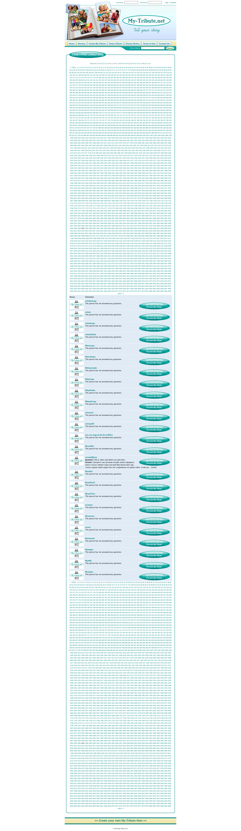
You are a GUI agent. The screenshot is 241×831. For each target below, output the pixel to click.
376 (161, 90)
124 (141, 72)
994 (126, 135)
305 (158, 85)
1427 (109, 175)
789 (141, 120)
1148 (82, 150)
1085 (158, 143)
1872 (158, 216)
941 (73, 133)
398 (123, 93)
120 (129, 72)
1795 (71, 211)
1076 (124, 143)
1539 (124, 185)
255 (114, 82)
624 (170, 108)
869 (170, 125)
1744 (83, 206)
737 (91, 118)
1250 (154, 158)
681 (132, 113)
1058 (158, 140)
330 (129, 87)
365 (129, 90)
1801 (94, 211)
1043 (101, 140)
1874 (165, 216)
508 (138, 100)
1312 (83, 165)
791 (147, 120)
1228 (71, 158)
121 (132, 72)
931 (147, 130)
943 (79, 133)
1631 (165, 193)
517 (164, 100)
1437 (147, 175)
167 (164, 75)
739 (97, 118)
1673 (120, 198)
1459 (128, 178)
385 (85, 93)
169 (170, 75)
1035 (71, 140)
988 (108, 135)
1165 (144, 150)
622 (164, 108)
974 (170, 133)
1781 (120, 208)
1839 (135, 213)
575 (129, 105)
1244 (131, 158)
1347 (113, 168)
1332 (158, 165)
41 (154, 67)
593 (79, 108)
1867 (139, 216)
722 (150, 115)
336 (147, 87)
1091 (79, 145)
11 (91, 67)
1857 (101, 216)
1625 (143, 193)
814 (111, 123)
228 (138, 80)
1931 (75, 223)
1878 (79, 218)
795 (158, 120)
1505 (98, 183)
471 (132, 98)
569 (111, 105)
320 (100, 87)
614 (141, 108)
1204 (83, 155)
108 (96, 72)
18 (105, 67)
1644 (113, 196)
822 (135, 123)
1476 (90, 180)
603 (109, 108)
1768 (71, 208)
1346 (109, 168)
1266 (113, 160)
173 (79, 77)
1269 (124, 160)
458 (94, 98)
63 (97, 70)
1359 (158, 168)
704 (97, 115)
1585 (94, 190)
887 (120, 128)
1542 (135, 185)
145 (100, 75)
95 (164, 70)
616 (147, 108)
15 (99, 67)
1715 (75, 203)
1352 (131, 168)
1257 (79, 160)
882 (106, 128)
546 (147, 103)
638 (109, 110)
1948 (139, 223)
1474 (83, 180)
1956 (169, 223)
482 (164, 98)
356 (103, 90)
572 (120, 105)
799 (170, 120)
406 (147, 93)
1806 (113, 211)
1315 (94, 165)
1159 (122, 150)
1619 (120, 193)
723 (152, 115)
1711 (162, 201)
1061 (169, 140)
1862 (120, 216)
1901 (165, 218)
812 (106, 123)
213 (94, 80)
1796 (75, 211)
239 (170, 80)
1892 (131, 218)
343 (167, 87)
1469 (165, 178)
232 (150, 80)
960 (129, 133)
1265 (109, 160)
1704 (135, 201)
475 (144, 98)
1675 (128, 198)
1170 (162, 150)
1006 (166, 135)
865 (158, 125)
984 (96, 135)
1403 (120, 173)
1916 (120, 221)
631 (88, 110)
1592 (120, 190)
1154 (104, 150)
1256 (75, 160)
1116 (169, 145)
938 (167, 130)
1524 (169, 183)
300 (144, 85)
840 (85, 125)
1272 (135, 160)
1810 (128, 211)
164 (155, 75)
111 (104, 72)
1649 (131, 196)
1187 (122, 153)
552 (164, 103)
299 (141, 85)
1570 (139, 188)
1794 (169, 208)
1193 (144, 153)
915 (100, 130)
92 (158, 70)
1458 (124, 178)
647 (135, 110)
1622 (131, 193)
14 (97, 67)
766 (73, 120)
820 (129, 123)
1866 (135, 216)
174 (82, 77)
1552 (71, 188)
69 (110, 70)
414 (170, 93)
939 (170, 130)
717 (135, 115)
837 (76, 125)
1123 (93, 148)
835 (70, 125)
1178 (89, 153)
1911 (101, 221)
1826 (86, 213)
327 (120, 87)
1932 (79, 223)
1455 (113, 178)
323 (109, 87)
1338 (79, 168)
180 (100, 77)
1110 (148, 145)
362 (120, 90)
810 (100, 123)
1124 (96, 148)
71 (114, 70)
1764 (158, 206)
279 (82, 85)
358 (109, 90)
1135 (136, 148)
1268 (120, 160)
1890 (124, 218)
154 (126, 75)
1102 (120, 145)
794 (155, 120)
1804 (105, 211)
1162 (133, 150)
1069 (98, 143)
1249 (150, 158)
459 (97, 98)
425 (100, 95)
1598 (143, 190)
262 (135, 82)
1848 (169, 213)
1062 (71, 143)
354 (97, 90)
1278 (158, 160)
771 (88, 120)
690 (158, 113)
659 (170, 110)
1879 (83, 218)
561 (88, 105)
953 (109, 133)
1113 (159, 145)
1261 (94, 160)
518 (167, 100)
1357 (150, 168)
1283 (75, 163)
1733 (143, 203)
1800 (90, 211)
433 (123, 95)
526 (88, 103)
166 (161, 75)
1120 (82, 148)
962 (135, 133)
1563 (113, 188)
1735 (150, 203)
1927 (162, 221)
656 (161, 110)
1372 (105, 170)
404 (141, 93)
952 (106, 133)
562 (91, 105)
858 (138, 125)
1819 (162, 211)
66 (104, 70)
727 (164, 115)
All (91, 63)
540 (129, 103)
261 (132, 82)
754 (141, 118)
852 (120, 125)
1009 (75, 138)
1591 (116, 190)
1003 (155, 135)
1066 (86, 143)
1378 (128, 170)
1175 (78, 153)
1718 (86, 203)
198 (152, 77)
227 (135, 80)
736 (88, 118)
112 (107, 72)
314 (82, 87)
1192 (140, 153)
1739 (165, 203)
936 (161, 130)
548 (152, 103)
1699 (117, 201)
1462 (139, 178)
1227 (169, 155)
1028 (147, 138)
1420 (83, 175)
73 (118, 70)
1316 (98, 165)
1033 (165, 138)
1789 (150, 208)
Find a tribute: (135, 48)
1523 (165, 183)
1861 (116, 216)
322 (106, 87)
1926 (158, 221)
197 (150, 77)
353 (94, 90)
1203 (79, 155)
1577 (165, 188)
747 (120, 118)
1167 (151, 150)
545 (144, 103)
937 (164, 130)
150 (114, 75)
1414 (162, 173)
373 (152, 90)
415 (70, 95)
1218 (135, 155)
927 (135, 130)
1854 (90, 216)
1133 (129, 148)
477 (150, 98)
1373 (109, 170)
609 (126, 108)
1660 (71, 198)
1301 (143, 163)
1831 (105, 213)
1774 (94, 208)
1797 (79, 211)
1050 (128, 140)
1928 (165, 221)
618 (152, 108)
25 (120, 67)
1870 (150, 216)
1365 (79, 170)
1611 (90, 193)
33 (137, 67)
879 (97, 128)
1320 (113, 165)
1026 (139, 138)
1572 (147, 188)
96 (166, 70)
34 (139, 67)
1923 (147, 221)
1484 (120, 180)
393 (109, 93)
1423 (94, 175)
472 (135, 98)
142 (91, 75)
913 (94, 130)
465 (114, 98)
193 (138, 77)
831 (161, 123)
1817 (154, 211)
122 (135, 72)
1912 (105, 221)
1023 (128, 138)
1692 (90, 201)
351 (88, 90)
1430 (120, 175)
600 (100, 108)
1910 (98, 221)
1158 (118, 150)
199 (155, 77)
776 (103, 120)
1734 (147, 203)
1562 (109, 188)
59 (89, 70)
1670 (109, 198)
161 (147, 75)
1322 (120, 165)
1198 (162, 153)
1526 (75, 185)
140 (85, 75)
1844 (154, 213)
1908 (90, 221)
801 (74, 123)
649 (141, 110)
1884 (101, 218)
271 (161, 82)
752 (135, 118)
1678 (139, 198)
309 (170, 85)
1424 (98, 175)
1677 (135, 198)
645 (129, 110)
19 (108, 67)
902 (164, 128)
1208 (98, 155)
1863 (124, 216)
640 (114, 110)
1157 (115, 150)
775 (100, 120)
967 (150, 133)
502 (120, 100)
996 (132, 135)
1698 (113, 201)
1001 (147, 135)
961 (132, 133)
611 (132, 108)
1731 (135, 203)
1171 (166, 150)
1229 (75, 158)
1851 (79, 216)
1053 (139, 140)
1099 (109, 145)
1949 (143, 223)
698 (79, 115)
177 (91, 77)
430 (114, 95)
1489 (139, 180)
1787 (143, 208)
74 (120, 70)
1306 (162, 163)
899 (155, 128)
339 (155, 87)
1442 (165, 175)
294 (126, 85)
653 (152, 110)
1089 (71, 145)
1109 (145, 145)
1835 (120, 213)
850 (114, 125)
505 (129, 100)
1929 (169, 221)
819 (126, 123)
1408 (139, 173)
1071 (105, 143)
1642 (105, 196)
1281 (169, 160)
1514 (131, 183)
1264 (105, 160)
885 (114, 128)
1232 (86, 158)
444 (155, 95)
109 (99, 72)
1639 (94, 196)
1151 (93, 150)
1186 (118, 153)
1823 (75, 213)
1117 (71, 148)
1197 (158, 153)
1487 (131, 180)
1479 (101, 180)
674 (111, 113)
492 (91, 100)
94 (162, 70)
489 (82, 100)
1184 (111, 153)
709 (112, 115)
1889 (120, 218)
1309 (71, 165)
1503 (90, 183)
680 (129, 113)
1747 (94, 206)
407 (150, 93)
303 (152, 85)
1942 (116, 223)
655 (158, 110)
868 (167, 125)
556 (73, 105)
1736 (154, 203)
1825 (83, 213)
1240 (116, 158)
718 (138, 115)
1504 (94, 183)
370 (144, 90)
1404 (124, 173)
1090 (75, 145)
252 (106, 82)
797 (164, 120)
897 (150, 128)
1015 (98, 138)
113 (110, 72)
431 (117, 95)
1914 (113, 221)
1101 (116, 145)
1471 (71, 180)
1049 (124, 140)
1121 (85, 148)
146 (103, 75)
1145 (71, 150)
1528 (83, 185)
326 (117, 87)
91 (156, 70)
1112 (155, 145)
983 (93, 135)
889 (126, 128)
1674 (124, 198)
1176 (82, 153)
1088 (169, 143)
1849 (71, 216)
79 (131, 70)
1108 (141, 145)
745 (114, 118)
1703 (132, 201)
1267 (116, 160)
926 (132, 130)
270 (158, 82)
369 (141, 90)
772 (91, 120)
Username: (120, 2)
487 (76, 100)
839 (82, 125)
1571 (143, 188)
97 (168, 70)
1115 (166, 145)
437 (135, 95)
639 (111, 110)
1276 (150, 160)
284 (97, 85)
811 (103, 123)
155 (129, 75)
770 (85, 120)
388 (94, 93)
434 (126, 95)
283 (94, 85)
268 (152, 82)
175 (85, 77)
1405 (128, 173)
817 (120, 123)
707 (106, 115)
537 (120, 103)
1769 (75, 208)
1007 (170, 135)
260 (129, 82)
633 (94, 110)
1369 (94, 170)
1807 (117, 211)
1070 (101, 143)
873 (79, 128)
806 (88, 123)
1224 (158, 155)
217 (106, 80)
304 (155, 85)
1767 (169, 206)
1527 (79, 185)
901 (161, 128)
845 (100, 125)
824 (141, 123)
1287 (90, 163)
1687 (71, 201)
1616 (109, 193)
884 (111, 128)
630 (85, 110)
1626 (147, 193)
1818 (158, 211)
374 (155, 90)
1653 (147, 196)
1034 (169, 138)
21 (112, 67)
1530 (90, 185)
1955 (165, 223)
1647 (124, 196)
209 (82, 80)
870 (70, 128)
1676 (131, 198)
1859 (109, 216)
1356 (147, 168)
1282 (71, 163)
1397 (98, 173)
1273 (139, 160)
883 (109, 128)
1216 (128, 155)
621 (161, 108)
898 (152, 128)
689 (155, 113)
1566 (124, 188)
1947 (135, 223)
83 (139, 70)
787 (135, 120)
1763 (154, 206)
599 (97, 108)
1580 (75, 190)
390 (100, 93)
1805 (109, 211)
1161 (129, 150)
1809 (124, 211)
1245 (135, 158)
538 (123, 103)
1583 (86, 190)
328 (123, 87)
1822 (71, 213)
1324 (128, 165)
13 (95, 67)
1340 (86, 168)
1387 (162, 170)
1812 (135, 211)
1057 (154, 140)
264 (141, 82)
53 (76, 70)
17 (103, 67)
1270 (128, 160)
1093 (86, 145)
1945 (128, 223)
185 (114, 77)
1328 (143, 165)
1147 (78, 150)
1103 (123, 145)
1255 (71, 160)
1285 (83, 163)
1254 (169, 158)
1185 (115, 153)
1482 (113, 180)
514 (155, 100)
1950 (147, 223)
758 (152, 118)
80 (133, 70)
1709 (154, 201)
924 (126, 130)
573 (123, 105)
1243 (128, 158)
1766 (165, 206)
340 (158, 87)
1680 (147, 198)
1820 (165, 211)
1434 (135, 175)
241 (73, 82)
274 (170, 82)
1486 (128, 180)
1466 (154, 178)
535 (114, 103)
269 (155, 82)
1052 (135, 140)
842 (91, 125)
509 (141, 100)
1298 (131, 163)
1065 (83, 143)
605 (115, 108)
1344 (101, 168)
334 (141, 87)
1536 (113, 185)
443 (152, 95)
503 (123, 100)
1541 (131, 185)
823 (138, 123)
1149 (86, 150)
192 (135, 77)
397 (120, 93)
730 (70, 118)
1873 (162, 216)
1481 (109, 180)
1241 (120, 158)
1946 (131, 223)
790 (144, 120)
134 (170, 72)
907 (76, 130)
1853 (86, 216)
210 (85, 80)
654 (155, 110)
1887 (113, 218)
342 (164, 87)
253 (109, 82)
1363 (71, 170)
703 (94, 115)
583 (152, 105)
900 (158, 128)
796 (161, 120)
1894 (139, 218)
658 (167, 110)
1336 (71, 168)
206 (74, 80)
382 (76, 93)
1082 (147, 143)
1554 (79, 188)
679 (126, 113)
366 (132, 90)
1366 (83, 170)
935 (158, 130)
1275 (147, 160)
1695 (101, 201)
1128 (111, 148)
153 (123, 75)
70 (112, 70)
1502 (86, 183)
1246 (139, 158)
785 (129, 120)
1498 (71, 183)
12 (93, 67)
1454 (109, 178)
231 (147, 80)
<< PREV (73, 67)
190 (129, 77)
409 (156, 93)
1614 (101, 193)
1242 (124, 158)
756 (147, 118)
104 (84, 72)
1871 (154, 216)
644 (126, 110)
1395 (90, 173)
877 (91, 128)
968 (152, 133)
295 (129, 85)
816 (117, 123)
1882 (94, 218)
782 (120, 120)
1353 (135, 168)
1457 (120, 178)
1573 (150, 188)
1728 (124, 203)
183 (109, 77)
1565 (120, 188)
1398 (101, 173)
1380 (135, 170)
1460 (131, 178)
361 (117, 90)
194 (141, 77)
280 (85, 85)
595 (85, 108)
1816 (150, 211)
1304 (154, 163)
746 (117, 118)
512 (150, 100)
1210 (105, 155)
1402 (117, 173)
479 (155, 98)
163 (152, 75)
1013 (90, 138)
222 (120, 80)
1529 (86, 185)
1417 (71, 175)
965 (144, 133)
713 (123, 115)
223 (123, 80)
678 (123, 113)
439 (141, 95)
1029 (150, 138)
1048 (120, 140)
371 (147, 90)
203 (167, 77)
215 (100, 80)
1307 (165, 163)
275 (70, 85)
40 (151, 67)
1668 (101, 198)
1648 (128, 196)
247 (91, 82)
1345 (105, 168)
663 (79, 113)
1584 (90, 190)
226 (132, 80)
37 (145, 67)
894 (141, 128)
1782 (124, 208)
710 (115, 115)
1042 (98, 140)
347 (76, 90)
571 (117, 105)
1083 (150, 143)
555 (70, 105)
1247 (143, 158)
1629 (158, 193)
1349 (120, 168)
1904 (75, 221)
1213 (116, 155)
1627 (150, 193)
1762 (150, 206)
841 (88, 125)
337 (150, 87)
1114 (162, 145)
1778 (109, 208)
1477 (94, 180)
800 (71, 123)
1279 (162, 160)
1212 (113, 155)
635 (100, 110)
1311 (79, 165)
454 (82, 98)
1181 (100, 153)
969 (155, 133)
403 (138, 93)
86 (145, 70)
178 (94, 77)
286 (103, 85)
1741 (71, 206)
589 (170, 105)
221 (117, 80)
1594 (128, 190)
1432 (128, 175)
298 (138, 85)
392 (106, 93)
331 (132, 87)
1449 (90, 178)
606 (117, 108)
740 (100, 118)
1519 (150, 183)
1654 (150, 196)
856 (132, 125)
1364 (75, 170)
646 (132, 110)
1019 (113, 138)
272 (164, 82)
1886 (109, 218)
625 (70, 110)
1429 (116, 175)
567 (106, 105)
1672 (116, 198)
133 (167, 72)
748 (123, 118)
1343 (98, 168)
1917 (124, 221)
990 (114, 135)
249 (97, 82)
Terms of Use (149, 43)
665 (85, 113)
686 (147, 113)
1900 (162, 218)
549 (155, 103)
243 (79, 82)
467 (120, 98)
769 (82, 120)
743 (109, 118)
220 (114, 80)
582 (150, 105)
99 (70, 72)
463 (109, 98)
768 (79, 120)
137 (76, 75)
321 (103, 87)
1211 (109, 155)
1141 (158, 148)
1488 (135, 180)
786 (132, 120)
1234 (94, 158)
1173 (71, 153)
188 (123, 77)
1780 (116, 208)
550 (158, 103)
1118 (75, 148)
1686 (169, 198)
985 (99, 135)
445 (158, 95)
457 (91, 98)
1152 (97, 150)
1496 (165, 180)
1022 (124, 138)
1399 (105, 173)
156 (132, 75)
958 (123, 133)
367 (135, 90)
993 (123, 135)
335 (144, 87)
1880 (86, 218)
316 (88, 87)
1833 (113, 213)
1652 (143, 196)
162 (150, 75)
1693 (94, 201)
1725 (113, 203)
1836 (124, 213)
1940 (109, 223)
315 (85, 87)
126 (147, 72)
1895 (143, 218)
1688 (75, 201)
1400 (109, 173)
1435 (139, 175)
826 (147, 123)
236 (161, 80)
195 (144, 77)
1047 (116, 140)
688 (152, 113)
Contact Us (164, 43)
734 (82, 118)
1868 (143, 216)
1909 (94, 221)
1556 (86, 188)
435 (129, 95)
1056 (150, 140)
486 (74, 100)
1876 (71, 218)
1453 (105, 178)
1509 (113, 183)
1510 (117, 183)
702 (91, 115)
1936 (94, 223)
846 (103, 125)
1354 (139, 168)
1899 (158, 218)
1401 (113, 173)
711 (117, 115)
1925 (154, 221)
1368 (90, 170)
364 (126, 90)
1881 (90, 218)
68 (108, 70)
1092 (82, 145)
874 (82, 128)
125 (144, 72)
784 (126, 120)
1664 (86, 198)
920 (114, 130)
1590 (113, 190)
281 (88, 85)
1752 (113, 206)
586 (161, 105)
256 (117, 82)
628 (79, 110)
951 (103, 133)
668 (94, 113)
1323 (124, 165)
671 (103, 113)
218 (109, 80)
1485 (124, 180)
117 (121, 72)
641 (117, 110)
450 (70, 98)
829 (155, 123)
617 (150, 108)
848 (109, 125)
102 (78, 72)
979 (82, 135)
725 (158, 115)
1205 (86, 155)
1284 (79, 163)
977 (76, 135)
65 (102, 70)
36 (143, 67)
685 (144, 113)
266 (147, 82)
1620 (124, 193)
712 (120, 115)
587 (164, 105)
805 (85, 123)
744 (111, 118)
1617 (113, 193)
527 (91, 103)
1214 (120, 155)
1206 (90, 155)
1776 (101, 208)
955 (114, 133)
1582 (83, 190)
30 (131, 67)
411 (161, 93)
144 (97, 75)
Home (71, 43)
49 (170, 67)
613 (138, 108)
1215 (124, 155)
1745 (86, 206)
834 (170, 123)
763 (167, 118)
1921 (139, 221)
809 (97, 123)
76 (125, 70)
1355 (143, 168)
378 (167, 90)
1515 (135, 183)
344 (170, 87)
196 (147, 77)
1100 (112, 145)
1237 (105, 158)
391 (103, 93)
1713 (169, 201)
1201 (71, 155)
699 (82, 115)
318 (94, 87)
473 (138, 98)
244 (82, 82)
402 (135, 93)
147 (106, 75)
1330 (150, 165)
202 (164, 77)
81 (135, 70)
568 (109, 105)
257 (120, 82)
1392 (79, 173)
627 (76, 110)
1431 (124, 175)
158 (138, 75)
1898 (154, 218)
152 (120, 75)
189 (126, 77)
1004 (159, 135)
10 (89, 67)
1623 (135, 193)
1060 (165, 140)
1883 (98, 218)
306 (161, 85)
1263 (101, 160)
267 (150, 82)
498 (109, 100)
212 (91, 80)
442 (150, 95)
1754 (120, 206)
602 (106, 108)
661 (73, 113)
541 (132, 103)
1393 (83, 173)
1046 (113, 140)
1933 (83, 223)
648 (138, 110)
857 (135, 125)
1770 (79, 208)
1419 (79, 175)
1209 (101, 155)
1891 (128, 218)
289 (111, 85)
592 (76, 108)
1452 (101, 178)
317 (91, 87)
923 (123, 130)
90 (154, 70)
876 (88, 128)
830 (158, 123)
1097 (101, 145)
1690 (83, 201)
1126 (104, 148)
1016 (101, 138)
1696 (105, 201)
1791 (158, 208)
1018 (109, 138)
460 (100, 98)
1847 (165, 213)
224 (126, 80)
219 (111, 80)
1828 (94, 213)
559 (82, 105)
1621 (128, 193)
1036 (75, 140)
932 (150, 130)
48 (168, 67)
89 (152, 70)
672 (106, 113)
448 (167, 95)
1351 (128, 168)
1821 (169, 211)
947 (91, 133)
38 (147, 67)
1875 (169, 216)
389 (97, 93)
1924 (150, 221)
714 (126, 115)
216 (103, 80)
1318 (105, 165)
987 (105, 135)
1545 (147, 185)
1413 (158, 173)
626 (73, 110)
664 (82, 113)
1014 (94, 138)
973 (167, 133)
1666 (94, 198)
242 (76, 82)
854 (126, 125)
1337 (75, 168)
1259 (86, 160)
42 (156, 67)
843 (94, 125)
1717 (83, 203)
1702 (128, 201)
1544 (143, 185)
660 (70, 113)
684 (141, 113)
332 (135, 87)
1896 (147, 218)
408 (153, 93)
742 (106, 118)
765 (70, 120)
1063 (75, 143)
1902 (169, 218)
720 (144, 115)
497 (106, 100)
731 (73, 118)
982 (91, 135)
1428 (113, 175)
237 (164, 80)
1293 (113, 163)
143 (94, 75)
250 (100, 82)
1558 (94, 188)
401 (132, 93)
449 (170, 95)
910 (85, 130)
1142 (162, 148)
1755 (124, 206)
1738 (162, 203)
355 (100, 90)
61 (93, 70)
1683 (158, 198)
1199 (165, 153)
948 (94, 133)
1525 (71, 185)
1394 (86, 173)
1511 (120, 183)
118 (124, 72)
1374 (113, 170)
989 (111, 135)
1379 (131, 170)
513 (152, 100)
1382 (143, 170)
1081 (143, 143)
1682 (154, 198)
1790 (154, 208)
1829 (98, 213)
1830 (101, 213)
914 (97, 130)
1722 (101, 203)
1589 (109, 190)
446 (161, 95)
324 (111, 87)
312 (76, 87)
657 (164, 110)
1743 (79, 206)
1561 (105, 188)
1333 (162, 165)
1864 (128, 216)
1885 (105, 218)
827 (150, 123)
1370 (98, 170)
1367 (86, 170)
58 (87, 70)
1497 (169, 180)
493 (94, 100)
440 (144, 95)
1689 (79, 201)
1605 (169, 190)
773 (94, 120)
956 (117, 133)
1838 (131, 213)
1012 (86, 138)
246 (88, 82)
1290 (101, 163)
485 (71, 100)
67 (106, 70)
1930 (71, 223)
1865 (131, 216)
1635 (79, 196)
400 (129, 93)
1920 (135, 221)
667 (91, 113)
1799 (86, 211)
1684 (162, 198)
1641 (101, 196)
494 (97, 100)
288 (109, 85)
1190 (133, 153)
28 (126, 67)
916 (103, 130)
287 (106, 85)
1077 (128, 143)
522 (76, 103)
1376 (120, 170)
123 (138, 72)
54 (78, 70)
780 (114, 120)
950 (100, 133)
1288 (94, 163)
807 (91, 123)
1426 (105, 175)
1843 (150, 213)
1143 (165, 148)
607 (120, 108)
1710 (158, 201)
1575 (158, 188)
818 (123, 123)
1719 (90, 203)
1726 (116, 203)
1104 (127, 145)
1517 (143, 183)
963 (138, 133)
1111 (152, 145)
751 (132, 118)
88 (150, 70)
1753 (116, 206)
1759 (139, 206)
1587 (101, 190)
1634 (75, 196)
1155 (107, 150)
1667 (98, 198)
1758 (135, 206)
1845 (158, 213)
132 (164, 72)
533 (109, 103)
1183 (107, 153)
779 (111, 120)
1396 (94, 173)
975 (70, 135)
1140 (154, 148)
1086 (162, 143)
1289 (98, 163)
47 (166, 67)
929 (141, 130)
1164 (140, 150)
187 (120, 77)
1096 (97, 145)
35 (141, 67)
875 (85, 128)
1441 (162, 175)
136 (73, 75)
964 (141, 133)
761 (161, 118)
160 (144, 75)
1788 (147, 208)
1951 (150, 223)
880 (100, 128)
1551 (169, 185)
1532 (98, 185)
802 (76, 123)
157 (135, 75)
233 (152, 80)
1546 (150, 185)
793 (152, 120)
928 (138, 130)
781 (117, 120)
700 (85, 115)
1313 (86, 165)
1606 (71, 193)
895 (144, 128)
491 (88, 100)
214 (97, 80)
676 (117, 113)
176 (88, 77)
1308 (169, 163)
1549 (162, 185)
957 (120, 133)
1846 (162, 213)
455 (85, 98)
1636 (83, 196)
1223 (154, 155)
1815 (147, 211)
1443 (169, 175)
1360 (162, 168)
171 (73, 77)
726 (161, 115)
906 (74, 130)
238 (167, 80)
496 (103, 100)
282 (91, 85)
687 (150, 113)
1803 (101, 211)
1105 (130, 145)
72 (116, 70)
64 (99, 70)
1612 (94, 193)
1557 (90, 188)
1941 (113, 223)
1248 (147, 158)
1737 (158, 203)
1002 (151, 135)
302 (150, 85)
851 (117, 125)
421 (88, 95)
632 (91, 110)
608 (123, 108)
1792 (162, 208)
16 (101, 67)
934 (155, 130)
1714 (71, 203)
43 (158, 67)
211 (88, 80)
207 (76, 80)
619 (155, 108)
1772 (86, 208)
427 (106, 95)
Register (173, 2)
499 (112, 100)
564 (97, 105)
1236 (101, 158)
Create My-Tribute (97, 43)
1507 (105, 183)
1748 (98, 206)
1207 (94, 155)
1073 (113, 143)
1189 (129, 153)
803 (79, 123)
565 (100, 105)
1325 (131, 165)
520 (70, 103)
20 (110, 67)
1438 (150, 175)
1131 (122, 148)
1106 (134, 145)
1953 (158, 223)
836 (73, 125)
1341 (90, 168)
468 (123, 98)
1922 (143, 221)
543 (138, 103)
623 (167, 108)
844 (97, 125)
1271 (131, 160)
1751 (109, 206)
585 (158, 105)
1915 (116, 221)
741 (103, 118)
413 (167, 93)
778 (109, 120)
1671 (113, 198)
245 (85, 82)
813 (109, 123)
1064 (79, 143)
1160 (126, 150)
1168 (155, 150)
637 (106, 110)
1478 (98, 180)
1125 (100, 148)
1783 (128, 208)
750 (129, 118)
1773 (90, 208)
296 (132, 85)
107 (93, 72)
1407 (135, 173)
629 (82, 110)
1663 (83, 198)
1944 (124, 223)
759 (155, 118)
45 (162, 67)
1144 (169, 148)
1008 (71, 138)
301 (147, 85)
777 (106, 120)
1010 (79, 138)
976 (73, 135)
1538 (120, 185)
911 (88, 130)
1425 (101, 175)
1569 (135, 188)
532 (106, 103)
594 (82, 108)
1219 (139, 155)
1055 (147, 140)
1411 (150, 173)
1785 (135, 208)
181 (103, 77)
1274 (143, 160)
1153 (100, 150)
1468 (162, 178)
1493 (154, 180)
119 (127, 72)
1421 (86, 175)
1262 (98, 160)
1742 (75, 206)
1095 (94, 145)
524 (82, 103)
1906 (83, 221)
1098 (105, 145)
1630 (162, 193)
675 (114, 113)
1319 (109, 165)
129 (156, 72)
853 (123, 125)
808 (94, 123)
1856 (98, 216)
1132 (125, 148)
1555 (83, 188)
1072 (109, 143)
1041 (94, 140)
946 (88, 133)
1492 (150, 180)
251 (103, 82)
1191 (136, 153)
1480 (105, 180)
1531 (94, 185)
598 (94, 108)
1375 (116, 170)
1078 (131, 143)
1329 (147, 165)
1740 (169, 203)
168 (167, 75)
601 (103, 108)
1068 (94, 143)
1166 (147, 150)
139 (82, 75)
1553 (75, 188)
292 (120, 85)
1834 (116, 213)
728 (167, 115)
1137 (143, 148)
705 (100, 115)
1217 (131, 155)
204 (170, 77)
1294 (116, 163)
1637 (86, 196)
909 (82, 130)
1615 (105, 193)
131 (162, 72)
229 (141, 80)
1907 (86, 221)
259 (126, 82)
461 (103, 98)
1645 (116, 196)
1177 (86, 153)
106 (90, 72)
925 (129, 130)
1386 (158, 170)
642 (120, 110)
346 (73, 90)
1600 (150, 190)
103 (81, 72)
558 (79, 105)
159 (141, 75)
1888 (116, 218)
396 (117, 93)
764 (170, 118)
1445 (75, 178)
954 (111, 133)
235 (158, 80)
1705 (139, 201)
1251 (158, 158)
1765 (162, 206)
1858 (105, 216)
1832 (109, 213)
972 (164, 133)
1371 (101, 170)
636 (103, 110)
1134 (133, 148)
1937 (98, 223)
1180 (96, 153)
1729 (128, 203)
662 (76, 113)
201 (161, 77)
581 (147, 105)
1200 (169, 153)
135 (70, 75)
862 (150, 125)
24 (118, 67)
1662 (79, 198)
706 (103, 115)
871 (73, 128)
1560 (101, 188)
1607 (75, 193)
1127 (107, 148)
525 (85, 103)
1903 (71, 221)
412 (164, 93)
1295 (120, 163)
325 (114, 87)
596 (88, 108)
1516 (139, 183)
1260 (90, 160)
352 (91, 90)
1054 (143, 140)
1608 (79, 193)
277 (76, 85)
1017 (105, 138)
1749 (101, 206)
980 (85, 135)
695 (71, 115)
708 (109, 115)
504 (126, 100)
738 (94, 118)
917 (106, 130)
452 (76, 98)
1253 (165, 158)
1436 (143, 175)
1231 (83, 158)
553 (167, 103)
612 (135, 108)
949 (97, 133)
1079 (135, 143)
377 (164, 90)
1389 (169, 170)
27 (124, 67)
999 (140, 135)
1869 (147, 216)
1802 (98, 211)
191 (132, 77)
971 (161, 133)
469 (126, 98)
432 (120, 95)
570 (114, 105)
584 (155, 105)
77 (127, 70)
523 (79, 103)
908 (79, 130)
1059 (162, 140)
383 (79, 93)
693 (167, 113)
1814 (143, 211)
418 (79, 95)
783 (123, 120)
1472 (75, 180)
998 (137, 135)
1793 (165, 208)
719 (141, 115)
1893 (135, 218)
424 (97, 95)
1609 (83, 193)
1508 (109, 183)
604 (112, 108)
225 (129, 80)
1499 (75, 183)
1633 (71, 196)
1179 (93, 153)
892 (135, 128)
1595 (131, 190)
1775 (98, 208)
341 (161, 87)
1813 (139, 211)
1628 (154, 193)
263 (138, 82)
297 (135, 85)
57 (85, 70)
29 (128, 67)
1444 (71, 178)
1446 (79, 178)
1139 (151, 148)
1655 (154, 196)
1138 (147, 148)
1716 (79, 203)
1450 (94, 178)
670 (100, 113)
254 (111, 82)
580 (144, 105)
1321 (116, 165)
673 (109, 113)
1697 (109, 201)
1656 (158, 196)
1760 (143, 206)
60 (91, 70)
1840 (139, 213)
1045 (109, 140)
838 (79, 125)
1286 (86, 163)
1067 (90, 143)
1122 (89, 148)
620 (158, 108)
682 (135, 113)
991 (117, 135)
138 (79, 75)
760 (158, 118)
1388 (165, 170)
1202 (75, 155)
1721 (98, 203)
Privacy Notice (132, 43)
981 (88, 135)
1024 (131, 138)
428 (109, 95)
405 (144, 93)
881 (103, 128)
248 (94, 82)
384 (82, 93)
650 (144, 110)
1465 (150, 178)
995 (129, 135)
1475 (86, 180)
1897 (150, 218)
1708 (150, 201)
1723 (105, 203)
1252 (162, 158)
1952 (154, 223)
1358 (154, 168)
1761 (147, 206)
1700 (120, 201)
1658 (165, 196)
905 (71, 130)
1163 (136, 150)
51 (72, 70)
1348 (116, 168)
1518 (147, 183)
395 (115, 93)
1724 (109, 203)
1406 (132, 173)
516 (161, 100)
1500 (79, 183)
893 (138, 128)
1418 (75, 175)
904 (170, 128)
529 (97, 103)
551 (161, 103)
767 (76, 120)
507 (135, 100)
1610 (86, 193)
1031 (158, 138)
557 (76, 105)
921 (117, 130)
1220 (143, 155)
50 (70, 70)
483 (167, 98)
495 (100, 100)
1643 (109, 196)
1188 (125, 153)
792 (150, 120)
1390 (71, 173)
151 (117, 75)
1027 (143, 138)
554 (170, 103)
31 (133, 67)
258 (123, 82)
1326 (135, 165)
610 (129, 108)
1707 (147, 201)
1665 (90, 198)
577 (135, 105)
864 (155, 125)
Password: (143, 2)
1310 (75, 165)
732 (76, 118)
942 (76, 133)
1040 (90, 140)
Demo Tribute (115, 43)
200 (158, 77)
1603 (162, 190)
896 (147, 128)
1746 (90, 206)
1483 (116, 180)
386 (88, 93)
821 (132, 123)
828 (152, 123)
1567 (128, 188)
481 (161, 98)
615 (144, 108)
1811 (131, 211)
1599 (147, 190)
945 (85, 133)
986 (102, 135)
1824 (79, 213)
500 (115, 100)
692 (164, 113)
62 (95, 70)
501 (117, 100)
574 (126, 105)
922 (120, 130)
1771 (83, 208)
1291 (105, 163)
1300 (139, 163)
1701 (124, 201)
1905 (79, 221)
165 (158, 75)
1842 (147, 213)
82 (137, 70)
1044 (105, 140)
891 (132, 128)
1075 (120, 143)
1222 (150, 155)
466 (117, 98)
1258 (83, 160)
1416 (169, 173)
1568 (131, 188)
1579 (71, 190)
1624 (139, 193)
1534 (105, 185)
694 (170, 113)
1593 (124, 190)
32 (135, 67)
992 (120, 135)
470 (129, 98)
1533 (101, 185)
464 (111, 98)
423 (94, 95)
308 (167, 85)
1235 (98, 158)
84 (141, 70)
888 (123, 128)
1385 (154, 170)
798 (167, 120)
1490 (143, 180)
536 (117, 103)
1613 (98, 193)
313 (79, 87)
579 (141, 105)
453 (79, 98)
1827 (90, 213)
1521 (158, 183)
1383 (147, 170)
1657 (162, 196)
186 (117, 77)
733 (79, 118)
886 (117, 128)
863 (152, 125)
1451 (98, 178)
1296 (124, 163)
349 (82, 90)
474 (141, 98)
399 (126, 93)
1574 (154, 188)
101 (75, 72)
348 (79, 90)
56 (83, 70)
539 (126, 103)
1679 (143, 198)
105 (87, 72)
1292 (109, 163)
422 (91, 95)
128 (153, 72)
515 (158, 100)
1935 (90, 223)
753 (138, 118)
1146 (75, 150)
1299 (135, 163)
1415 (165, 173)
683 (138, 113)
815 (114, 123)
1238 (109, 158)
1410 (147, 173)
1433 (131, 175)
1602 (158, 190)
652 (150, 110)
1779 (113, 208)
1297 (128, 163)
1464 (147, 178)
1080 (139, 143)
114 (113, 72)
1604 (165, 190)
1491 (147, 180)
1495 (162, 180)
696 (74, 115)
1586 (98, 190)
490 (85, 100)
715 (129, 115)
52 (74, 70)
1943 (120, 223)
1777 (105, 208)
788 (138, 120)
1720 (94, 203)
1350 (124, 168)
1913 (109, 221)
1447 (83, 178)
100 (72, 72)
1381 (139, 170)
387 (91, 93)
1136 (140, 148)
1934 (86, 223)
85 (143, 70)
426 (103, 95)
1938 (101, 223)
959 (126, 133)
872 (76, 128)
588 (167, 105)
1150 (89, 150)
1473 (79, 180)
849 (111, 125)
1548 (158, 185)
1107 (138, 145)
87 (148, 70)
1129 (114, 148)
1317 (101, 165)
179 (97, 77)
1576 (162, 188)
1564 (116, 188)
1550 (165, 185)
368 (138, 90)
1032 (162, 138)
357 (106, 90)
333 (138, 87)
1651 (139, 196)
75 (122, 70)
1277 (154, 160)
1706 (143, 201)
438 (138, 95)
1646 (120, 196)
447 (164, 95)
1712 (165, 201)
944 (82, 133)
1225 (162, 155)
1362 (169, 168)
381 (74, 93)
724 (155, 115)
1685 (165, 198)
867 (164, 125)
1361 (165, 168)
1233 (90, 158)
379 (170, 90)
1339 (83, 168)
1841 (143, 213)
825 (144, 123)
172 (76, 77)
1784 (131, 208)
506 (132, 100)
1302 (147, 163)
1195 (151, 153)
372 (150, 90)
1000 (144, 135)
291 (117, 85)
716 (132, 115)
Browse (81, 43)
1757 (131, 206)
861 (147, 125)
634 (97, 110)
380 (71, 93)
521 (73, 103)
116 (118, 72)
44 (160, 67)
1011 (83, 138)
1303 (150, 163)
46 (164, 67)
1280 (165, 160)
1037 (79, 140)
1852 (83, 216)
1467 (158, 178)
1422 (90, 175)
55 (81, 70)
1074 (116, 143)
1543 (139, 185)
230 (144, 80)
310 (71, 87)
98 (171, 70)
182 (106, 77)
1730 (131, 203)
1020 (116, 138)
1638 (90, 196)
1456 (116, 178)
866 (161, 125)
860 (144, 125)
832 (164, 123)
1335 (169, 165)
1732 (139, 203)
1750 (105, 206)
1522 (162, 183)
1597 (139, 190)
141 (88, 75)
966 (147, 133)
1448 (86, 178)
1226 (165, 155)
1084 (154, 143)
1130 (118, 148)
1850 (75, 216)
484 (170, 98)
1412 (154, 173)
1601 (154, 190)
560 (85, 105)
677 (120, 113)
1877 (75, 218)
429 (111, 95)
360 (114, 90)
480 (158, 98)
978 (79, 135)
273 (167, 82)
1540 (128, 185)
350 (85, 90)
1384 (150, 170)
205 (71, 80)
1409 (143, 173)
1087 (165, 143)
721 (147, 115)
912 (91, 130)
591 (74, 108)
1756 (128, 206)
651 (147, 110)
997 (134, 135)
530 (100, 103)
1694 (98, 201)
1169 (158, 150)
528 (94, 103)
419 (82, 95)
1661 (75, 198)
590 (71, 108)
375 (158, 90)
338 (152, 87)
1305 (158, 163)
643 (123, 110)
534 (111, 103)
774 (97, 120)
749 (126, 118)
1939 (105, 223)
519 (170, 100)
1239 (113, 158)
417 (76, 95)
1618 (116, 193)
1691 (86, 201)
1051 (131, 140)
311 (74, 87)
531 (103, 103)
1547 (154, 185)
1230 (79, 158)
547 (150, 103)
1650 (135, 196)
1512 (124, 183)
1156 (111, 150)
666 (88, 113)
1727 (120, 203)
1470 (169, 178)
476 (147, 98)
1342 (94, 168)
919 (111, 130)
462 (106, 98)
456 (88, 98)
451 (73, 98)
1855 (94, 216)
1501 (83, 183)
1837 (128, 213)
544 (141, 103)
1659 (169, 196)
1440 (158, 175)
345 (70, 90)
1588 (105, 190)
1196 (154, 153)
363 (123, 90)
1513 (128, 183)
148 (109, 75)
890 (129, 128)
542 (135, 103)
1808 (120, 211)
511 (147, 100)
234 (155, 80)
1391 (75, 173)
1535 (109, 185)
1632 (169, 193)
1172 (169, 150)
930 (144, 130)
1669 (105, 198)
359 (111, 90)
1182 (104, 153)
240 (70, 82)
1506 (101, 183)
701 (88, 115)
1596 (135, 190)
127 (150, 72)
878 (94, 128)
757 (150, 118)
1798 (83, 211)
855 (129, 125)
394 (112, 93)
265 (144, 82)
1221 (147, 155)
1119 (78, 148)
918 (109, 130)
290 (114, 85)
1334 (165, 165)
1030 (154, 138)
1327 (139, 165)
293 (123, 85)
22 (114, 67)
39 (149, 67)
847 (106, 125)
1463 (143, 178)
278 (79, 85)
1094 (90, 145)
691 (161, 113)
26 (122, 67)
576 (132, 105)
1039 (86, 140)
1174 (75, 153)
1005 (162, 135)
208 (79, 80)
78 (129, 70)
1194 (147, 153)
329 (126, 87)
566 (103, 105)
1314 (90, 165)
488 (79, 100)
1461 (135, 178)
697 (76, 115)
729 (170, 115)
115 (115, 72)
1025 (135, 138)
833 (167, 123)
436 (132, 95)
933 (152, 130)
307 (164, 85)
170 (70, 77)
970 (158, 133)
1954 (162, 223)
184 (111, 77)
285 (100, 85)
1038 (83, 140)
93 (160, 70)
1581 (79, 190)
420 (85, 95)
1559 (98, 188)
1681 (150, 198)
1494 (158, 180)
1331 (154, 165)
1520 (154, 183)
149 (111, 75)
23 (116, 67)
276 (73, 85)
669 (97, 113)
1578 (169, 188)
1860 (113, 216)
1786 (139, 208)
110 (102, 72)
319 (97, 87)
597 (91, 108)
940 (70, 133)
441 (147, 95)
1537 (116, 185)
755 (144, 118)
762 (164, 118)
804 (82, 123)
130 (159, 72)
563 (94, 105)
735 (85, 118)
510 (144, 100)
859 (141, 125)
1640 (98, 196)
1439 (154, 175)
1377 (124, 170)
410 (158, 93)
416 (73, 95)
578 (138, 105)
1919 (131, 221)
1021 (120, 138)
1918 (128, 221)
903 (167, 128)
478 (152, 98)
